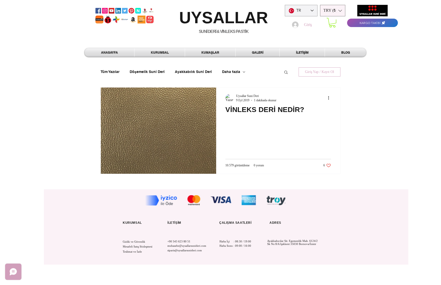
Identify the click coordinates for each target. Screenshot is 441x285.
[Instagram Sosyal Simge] (105, 11)
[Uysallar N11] (108, 19)
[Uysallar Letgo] (150, 19)
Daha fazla (231, 72)
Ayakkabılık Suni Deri (193, 72)
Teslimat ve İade (132, 251)
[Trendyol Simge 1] (99, 19)
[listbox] (332, 10)
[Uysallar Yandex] (151, 11)
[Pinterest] (131, 11)
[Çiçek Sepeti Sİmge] (125, 19)
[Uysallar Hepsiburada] (141, 19)
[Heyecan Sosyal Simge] (125, 11)
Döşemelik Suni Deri (147, 72)
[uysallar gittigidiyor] (116, 19)
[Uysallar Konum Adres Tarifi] (145, 11)
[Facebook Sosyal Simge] (98, 11)
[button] (332, 10)
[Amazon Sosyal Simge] (133, 19)
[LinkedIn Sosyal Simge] (118, 11)
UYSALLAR (223, 17)
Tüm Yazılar (110, 72)
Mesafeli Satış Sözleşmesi (137, 246)
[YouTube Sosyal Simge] (111, 11)
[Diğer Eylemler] (330, 98)
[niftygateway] (138, 11)
